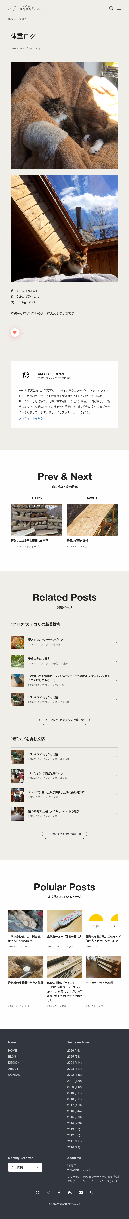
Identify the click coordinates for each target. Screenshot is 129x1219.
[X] (38, 1193)
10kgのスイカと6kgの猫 (43, 697)
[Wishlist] (91, 1193)
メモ (25, 946)
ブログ (28, 48)
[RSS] (70, 1193)
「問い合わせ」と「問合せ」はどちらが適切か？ (25, 938)
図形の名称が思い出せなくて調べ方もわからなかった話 (103, 938)
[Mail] (81, 1193)
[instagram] (48, 1193)
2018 (70, 1098)
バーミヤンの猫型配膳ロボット (47, 773)
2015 (70, 1117)
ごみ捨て (69, 946)
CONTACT (15, 1074)
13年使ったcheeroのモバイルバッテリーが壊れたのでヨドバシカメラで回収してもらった (69, 678)
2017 (70, 1105)
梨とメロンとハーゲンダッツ (45, 639)
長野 (64, 778)
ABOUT (13, 1068)
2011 (70, 1141)
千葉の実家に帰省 (39, 658)
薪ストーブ (33, 546)
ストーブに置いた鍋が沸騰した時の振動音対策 (56, 792)
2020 (70, 1086)
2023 (70, 1068)
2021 (70, 1080)
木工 (85, 546)
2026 (70, 1050)
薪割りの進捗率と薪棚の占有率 (29, 540)
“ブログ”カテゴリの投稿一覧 (66, 720)
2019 (70, 1092)
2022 (70, 1074)
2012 (70, 1135)
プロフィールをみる (31, 418)
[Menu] (111, 8)
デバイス (59, 685)
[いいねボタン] (15, 332)
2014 (70, 1123)
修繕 (26, 1005)
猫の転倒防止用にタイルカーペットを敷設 (53, 811)
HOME (12, 1050)
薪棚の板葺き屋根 (77, 540)
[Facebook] (59, 1193)
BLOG (12, 1056)
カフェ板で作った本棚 (99, 983)
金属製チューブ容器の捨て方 (64, 936)
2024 (70, 1062)
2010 (70, 1147)
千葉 (55, 663)
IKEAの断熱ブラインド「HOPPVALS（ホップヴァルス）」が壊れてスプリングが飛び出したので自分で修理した (64, 991)
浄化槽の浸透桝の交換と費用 (25, 983)
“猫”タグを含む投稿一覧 (66, 834)
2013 (70, 1129)
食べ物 (56, 644)
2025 (70, 1056)
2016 (70, 1111)
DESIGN (14, 1062)
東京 (65, 663)
